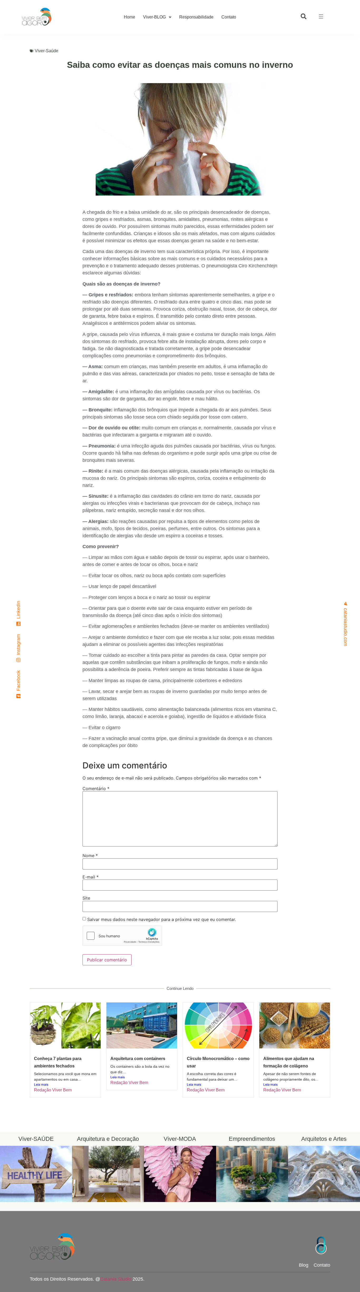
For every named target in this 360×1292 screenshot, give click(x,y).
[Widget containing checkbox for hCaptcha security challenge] (122, 936)
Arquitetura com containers (137, 1058)
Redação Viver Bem (53, 1090)
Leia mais (41, 1084)
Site (86, 898)
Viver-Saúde (46, 51)
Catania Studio (115, 1279)
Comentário (95, 788)
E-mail (90, 877)
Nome (90, 855)
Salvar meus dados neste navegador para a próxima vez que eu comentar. (161, 919)
